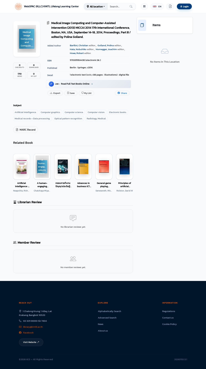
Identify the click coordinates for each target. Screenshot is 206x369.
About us (103, 330)
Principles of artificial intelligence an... (124, 184)
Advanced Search (107, 317)
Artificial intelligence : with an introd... (21, 184)
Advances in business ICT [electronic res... (83, 184)
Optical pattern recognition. (68, 118)
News (100, 324)
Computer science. (74, 112)
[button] (46, 6)
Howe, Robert (77, 53)
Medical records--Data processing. (32, 118)
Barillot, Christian (79, 45)
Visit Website (29, 342)
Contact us (168, 317)
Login (186, 6)
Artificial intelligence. (26, 112)
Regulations (168, 311)
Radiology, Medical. (96, 118)
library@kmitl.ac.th (33, 327)
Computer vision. (96, 112)
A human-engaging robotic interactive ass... (42, 184)
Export (56, 93)
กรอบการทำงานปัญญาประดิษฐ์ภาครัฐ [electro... (63, 184)
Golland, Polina (106, 45)
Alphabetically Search (109, 311)
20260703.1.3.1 (180, 359)
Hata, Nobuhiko (78, 49)
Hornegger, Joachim (106, 49)
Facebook (28, 332)
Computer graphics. (51, 112)
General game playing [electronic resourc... (104, 184)
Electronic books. (118, 112)
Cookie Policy (169, 324)
